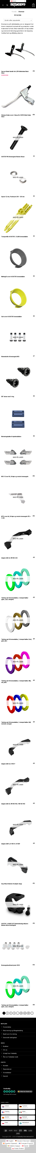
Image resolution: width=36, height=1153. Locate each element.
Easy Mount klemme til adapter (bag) (11, 883)
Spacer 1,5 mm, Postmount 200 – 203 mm (12, 196)
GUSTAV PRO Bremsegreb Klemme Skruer (13, 156)
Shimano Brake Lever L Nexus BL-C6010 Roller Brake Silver (16, 115)
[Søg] (7, 5)
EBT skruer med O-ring (7, 396)
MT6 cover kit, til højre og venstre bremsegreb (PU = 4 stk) (16, 517)
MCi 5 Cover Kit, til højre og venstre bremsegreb (14, 476)
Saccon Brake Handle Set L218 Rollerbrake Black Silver (14, 72)
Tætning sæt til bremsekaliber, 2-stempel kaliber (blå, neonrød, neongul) (16, 723)
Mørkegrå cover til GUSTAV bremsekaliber (13, 276)
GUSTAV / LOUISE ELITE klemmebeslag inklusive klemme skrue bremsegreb (14, 924)
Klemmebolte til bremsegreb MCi (10, 356)
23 (21, 1013)
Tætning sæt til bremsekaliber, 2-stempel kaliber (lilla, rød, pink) (16, 681)
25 (28, 1013)
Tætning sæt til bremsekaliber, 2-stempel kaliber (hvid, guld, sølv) (16, 640)
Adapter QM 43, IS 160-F (8, 764)
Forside (14, 11)
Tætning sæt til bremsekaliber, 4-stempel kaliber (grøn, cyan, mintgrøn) (14, 1005)
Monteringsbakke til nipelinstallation (11, 436)
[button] (18, 1)
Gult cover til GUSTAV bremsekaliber (11, 316)
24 (25, 1013)
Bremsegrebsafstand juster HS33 (10, 965)
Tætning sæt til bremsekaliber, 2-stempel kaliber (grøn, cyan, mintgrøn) (14, 598)
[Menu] (2, 5)
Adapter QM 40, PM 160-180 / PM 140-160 (13, 804)
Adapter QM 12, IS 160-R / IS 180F (10, 843)
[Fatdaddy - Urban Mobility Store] (18, 5)
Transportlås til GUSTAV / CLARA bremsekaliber (14, 236)
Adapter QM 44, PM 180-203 (9, 558)
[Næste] (32, 1013)
